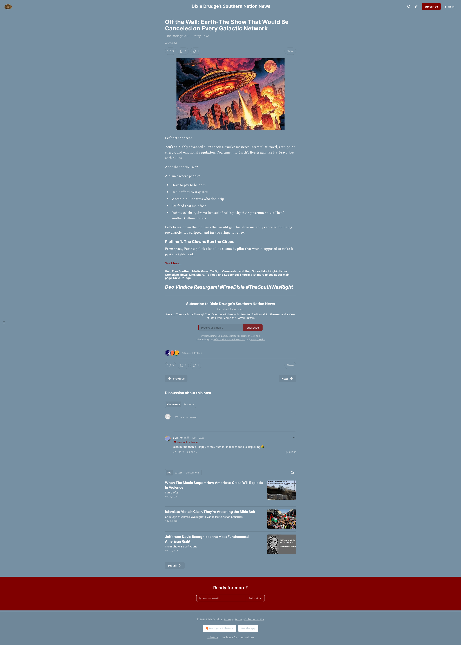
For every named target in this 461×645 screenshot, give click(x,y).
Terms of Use (248, 335)
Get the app (248, 628)
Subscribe (431, 6)
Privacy (228, 619)
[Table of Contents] (3, 322)
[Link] (160, 241)
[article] (230, 492)
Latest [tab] (178, 472)
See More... (173, 263)
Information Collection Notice (229, 339)
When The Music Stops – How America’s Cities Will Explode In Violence (214, 485)
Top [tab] (169, 472)
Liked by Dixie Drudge (187, 442)
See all (172, 565)
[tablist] (180, 404)
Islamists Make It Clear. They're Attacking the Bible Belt (210, 512)
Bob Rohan (180, 437)
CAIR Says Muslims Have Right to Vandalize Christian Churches (204, 516)
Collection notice (254, 619)
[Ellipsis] (294, 437)
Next (284, 378)
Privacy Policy (257, 339)
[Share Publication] (416, 6)
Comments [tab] (173, 404)
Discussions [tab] (192, 472)
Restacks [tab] (188, 404)
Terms (238, 619)
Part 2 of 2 (171, 492)
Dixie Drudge (182, 278)
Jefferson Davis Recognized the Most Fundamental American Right (207, 539)
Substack (212, 637)
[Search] (408, 6)
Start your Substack (221, 628)
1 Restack (197, 353)
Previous (179, 378)
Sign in (450, 6)
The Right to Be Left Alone (181, 546)
